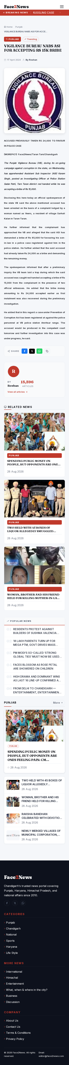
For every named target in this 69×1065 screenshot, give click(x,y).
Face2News (19, 1052)
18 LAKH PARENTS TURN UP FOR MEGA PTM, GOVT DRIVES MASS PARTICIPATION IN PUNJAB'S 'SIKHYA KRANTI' (37, 643)
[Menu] (62, 6)
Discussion (13, 1002)
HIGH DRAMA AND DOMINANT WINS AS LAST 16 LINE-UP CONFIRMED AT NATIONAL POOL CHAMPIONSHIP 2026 (36, 678)
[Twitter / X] (15, 903)
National (11, 934)
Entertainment (15, 983)
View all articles (16, 391)
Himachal (12, 977)
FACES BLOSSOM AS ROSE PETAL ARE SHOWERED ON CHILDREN (35, 666)
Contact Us (13, 1026)
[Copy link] (47, 351)
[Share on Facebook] (24, 351)
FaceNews (18, 877)
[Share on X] (32, 351)
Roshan (13, 385)
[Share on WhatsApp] (39, 351)
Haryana (11, 946)
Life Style (12, 952)
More (56, 702)
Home (9, 26)
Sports (10, 940)
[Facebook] (7, 903)
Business (11, 995)
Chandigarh (13, 928)
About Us (12, 1020)
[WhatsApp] (23, 903)
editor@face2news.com (51, 1056)
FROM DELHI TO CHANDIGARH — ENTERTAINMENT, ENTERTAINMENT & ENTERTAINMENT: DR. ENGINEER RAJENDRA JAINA (37, 690)
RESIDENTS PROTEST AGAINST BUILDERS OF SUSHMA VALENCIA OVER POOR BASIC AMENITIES (35, 631)
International (14, 971)
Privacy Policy (15, 1039)
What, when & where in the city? (26, 989)
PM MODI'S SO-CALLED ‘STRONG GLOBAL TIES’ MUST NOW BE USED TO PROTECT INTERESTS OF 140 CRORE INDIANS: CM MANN (36, 655)
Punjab (19, 26)
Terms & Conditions (18, 1032)
